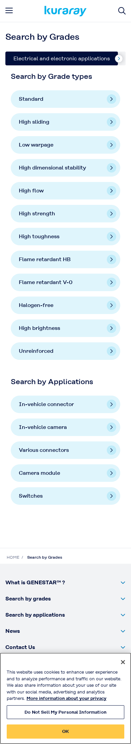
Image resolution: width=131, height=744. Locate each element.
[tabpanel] (65, 295)
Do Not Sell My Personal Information (65, 712)
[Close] (123, 662)
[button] (65, 583)
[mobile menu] (9, 10)
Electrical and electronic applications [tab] (61, 58)
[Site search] (122, 11)
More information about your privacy (66, 698)
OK (65, 731)
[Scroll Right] (119, 59)
